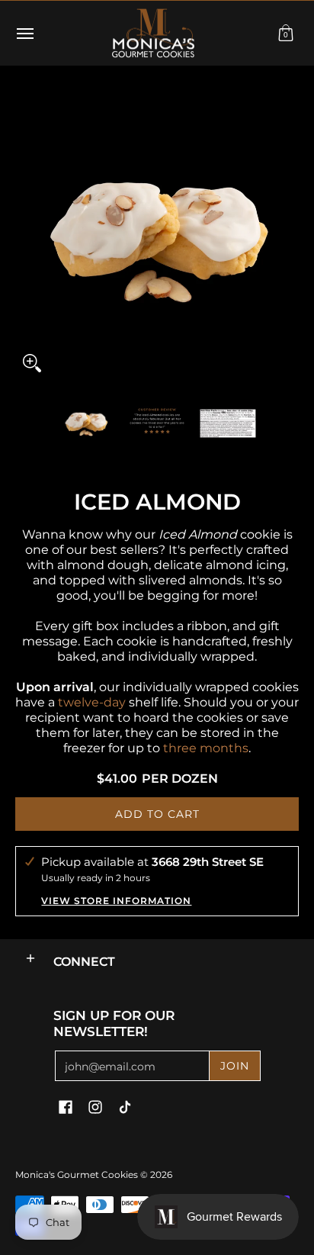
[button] (286, 33)
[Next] (288, 238)
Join (234, 1066)
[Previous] (26, 238)
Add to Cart (157, 814)
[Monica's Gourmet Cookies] (153, 33)
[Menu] (24, 33)
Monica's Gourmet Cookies (76, 1174)
